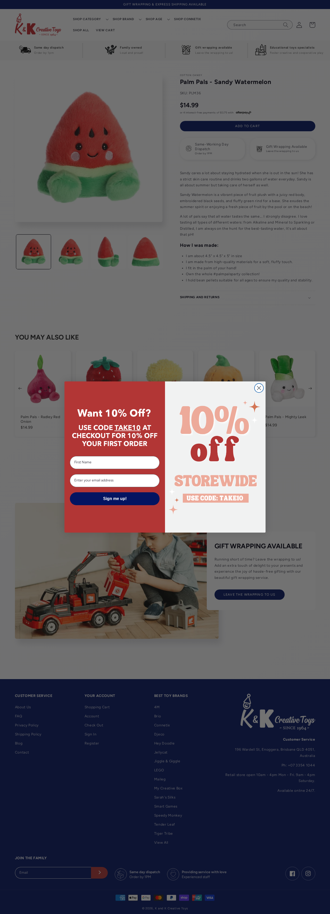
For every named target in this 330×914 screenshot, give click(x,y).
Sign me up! (115, 498)
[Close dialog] (258, 388)
